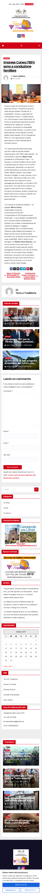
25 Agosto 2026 (13, 781)
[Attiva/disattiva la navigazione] (21, 45)
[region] (21, 882)
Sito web (6, 455)
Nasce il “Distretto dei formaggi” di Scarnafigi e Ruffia (13, 275)
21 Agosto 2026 (13, 826)
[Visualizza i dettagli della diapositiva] (21, 536)
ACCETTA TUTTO (21, 885)
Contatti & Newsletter (12, 695)
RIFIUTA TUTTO (30, 890)
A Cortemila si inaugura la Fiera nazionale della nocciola (19, 823)
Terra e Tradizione (19, 76)
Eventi (6, 508)
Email (6, 443)
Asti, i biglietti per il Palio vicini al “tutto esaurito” (19, 777)
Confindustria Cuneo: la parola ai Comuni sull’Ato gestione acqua (28, 276)
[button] (39, 46)
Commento (8, 391)
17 (11, 652)
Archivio (6, 58)
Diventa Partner (10, 690)
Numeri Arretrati (10, 684)
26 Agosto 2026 (13, 759)
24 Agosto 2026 (13, 804)
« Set (5, 666)
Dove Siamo (8, 700)
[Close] (40, 871)
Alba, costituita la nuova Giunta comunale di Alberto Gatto (20, 320)
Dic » (11, 666)
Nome (6, 431)
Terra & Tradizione (11, 679)
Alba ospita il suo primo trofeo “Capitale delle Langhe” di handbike (18, 756)
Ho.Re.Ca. (7, 513)
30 (6, 660)
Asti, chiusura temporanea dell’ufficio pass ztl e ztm (20, 799)
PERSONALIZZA (10, 890)
